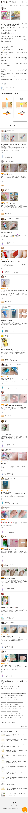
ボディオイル (10, 706)
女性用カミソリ (4, 697)
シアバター (9, 711)
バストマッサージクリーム (15, 713)
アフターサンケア (4, 688)
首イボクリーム (11, 717)
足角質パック (3, 722)
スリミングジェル (4, 717)
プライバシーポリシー (16, 808)
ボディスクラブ (21, 715)
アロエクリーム (18, 708)
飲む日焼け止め (4, 686)
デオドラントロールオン (15, 690)
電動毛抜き (21, 695)
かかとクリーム (10, 722)
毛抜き (17, 695)
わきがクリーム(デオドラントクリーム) (18, 693)
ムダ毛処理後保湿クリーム (18, 699)
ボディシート (3, 695)
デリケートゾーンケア (5, 713)
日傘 (9, 688)
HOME (14, 803)
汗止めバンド (9, 695)
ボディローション (4, 708)
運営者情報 (5, 808)
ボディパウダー (11, 708)
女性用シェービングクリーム (6, 699)
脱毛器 (13, 695)
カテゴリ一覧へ (24, 726)
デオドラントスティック (5, 690)
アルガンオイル (4, 715)
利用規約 (9, 808)
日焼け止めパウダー (11, 686)
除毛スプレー (20, 702)
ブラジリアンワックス (5, 704)
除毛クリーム (3, 702)
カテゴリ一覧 (11, 805)
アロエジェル (3, 711)
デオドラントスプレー (15, 688)
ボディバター (21, 706)
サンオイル (18, 686)
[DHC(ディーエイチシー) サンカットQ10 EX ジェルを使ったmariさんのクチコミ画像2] (15, 15)
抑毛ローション (10, 702)
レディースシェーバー (12, 697)
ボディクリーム (4, 706)
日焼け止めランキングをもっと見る (20, 121)
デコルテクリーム (15, 711)
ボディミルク (15, 706)
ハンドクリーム (18, 717)
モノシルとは (17, 805)
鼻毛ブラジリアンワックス (15, 704)
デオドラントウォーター (5, 693)
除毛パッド (15, 702)
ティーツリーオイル (11, 715)
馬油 (17, 715)
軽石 (14, 722)
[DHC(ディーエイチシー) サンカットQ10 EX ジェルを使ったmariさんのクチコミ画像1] (5, 15)
